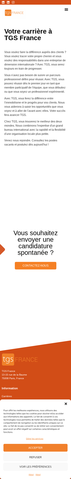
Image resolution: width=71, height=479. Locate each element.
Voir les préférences (35, 466)
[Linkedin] (3, 2)
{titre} (31, 474)
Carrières (7, 396)
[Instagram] (13, 2)
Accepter (35, 447)
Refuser (35, 457)
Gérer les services (34, 438)
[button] (66, 403)
